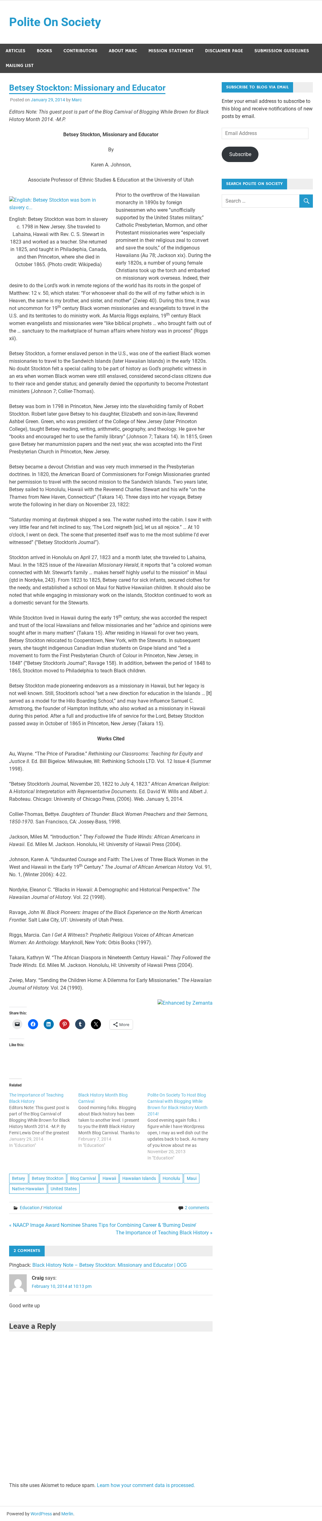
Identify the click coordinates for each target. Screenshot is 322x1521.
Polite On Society (55, 22)
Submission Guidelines (281, 51)
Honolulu (171, 1178)
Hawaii (109, 1178)
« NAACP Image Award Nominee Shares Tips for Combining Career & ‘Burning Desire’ (102, 1225)
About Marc (123, 51)
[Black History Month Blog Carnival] (112, 1120)
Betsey (18, 1178)
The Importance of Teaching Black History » (164, 1233)
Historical (52, 1207)
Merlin (67, 1513)
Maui (192, 1178)
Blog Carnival (83, 1178)
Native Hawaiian (28, 1188)
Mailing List (20, 66)
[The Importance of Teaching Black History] (43, 1120)
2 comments (197, 1207)
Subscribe (240, 154)
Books (44, 51)
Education (30, 1207)
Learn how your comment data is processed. (146, 1485)
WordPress (41, 1513)
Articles (15, 51)
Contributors (80, 51)
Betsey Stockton (48, 1178)
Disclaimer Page (224, 51)
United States (64, 1188)
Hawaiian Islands (139, 1178)
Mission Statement (171, 51)
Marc (77, 99)
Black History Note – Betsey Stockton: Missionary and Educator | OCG (109, 1265)
